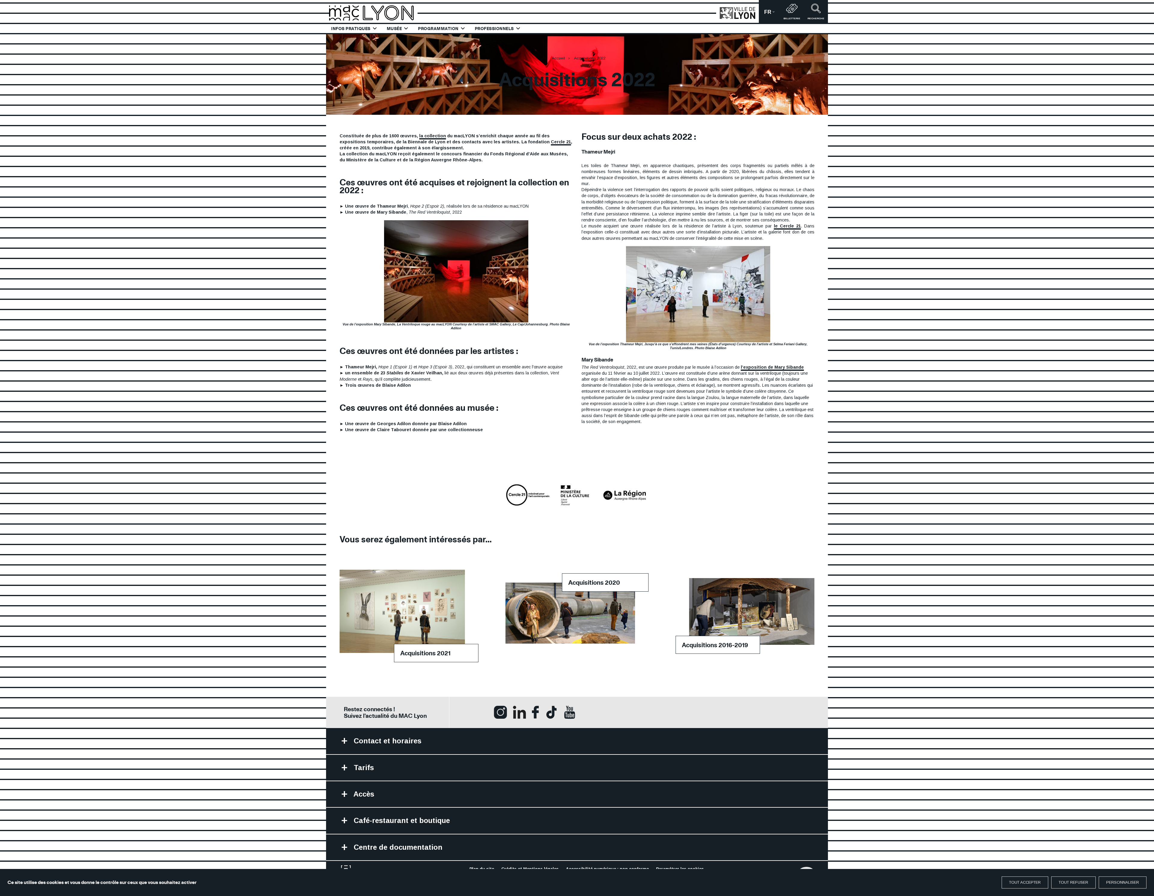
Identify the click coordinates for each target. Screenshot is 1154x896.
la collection (432, 135)
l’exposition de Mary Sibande (772, 367)
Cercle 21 (561, 141)
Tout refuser (1073, 882)
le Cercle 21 (787, 226)
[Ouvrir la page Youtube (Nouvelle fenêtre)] (569, 712)
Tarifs (363, 767)
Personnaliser (1122, 882)
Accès (363, 794)
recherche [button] (815, 18)
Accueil (558, 58)
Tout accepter (1025, 882)
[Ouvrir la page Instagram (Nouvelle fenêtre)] (500, 712)
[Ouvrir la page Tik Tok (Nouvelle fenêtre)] (551, 712)
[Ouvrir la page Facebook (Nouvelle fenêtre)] (535, 712)
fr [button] (772, 14)
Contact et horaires (386, 741)
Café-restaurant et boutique (401, 820)
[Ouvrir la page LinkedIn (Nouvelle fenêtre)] (519, 712)
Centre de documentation (397, 847)
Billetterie (791, 18)
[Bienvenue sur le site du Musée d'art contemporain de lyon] (374, 12)
